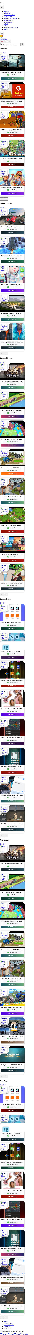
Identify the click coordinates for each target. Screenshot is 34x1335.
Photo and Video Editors (12, 18)
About (6, 1321)
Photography (8, 20)
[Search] (22, 44)
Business (7, 13)
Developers (7, 1326)
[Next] (6, 199)
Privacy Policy (8, 1323)
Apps (6, 11)
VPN (6, 29)
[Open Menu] (2, 33)
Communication (9, 15)
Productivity (8, 22)
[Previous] (2, 199)
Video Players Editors (11, 27)
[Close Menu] (2, 7)
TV (5, 25)
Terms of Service (9, 1325)
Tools (6, 24)
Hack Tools (8, 16)
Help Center (7, 1328)
